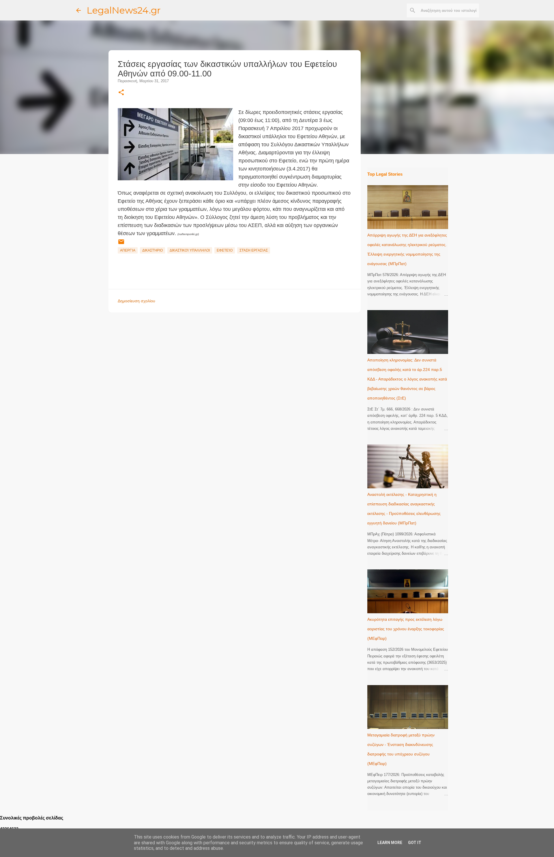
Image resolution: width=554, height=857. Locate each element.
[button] (121, 93)
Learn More (389, 842)
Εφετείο (225, 250)
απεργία (127, 250)
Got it (414, 842)
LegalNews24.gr (124, 10)
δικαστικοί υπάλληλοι (190, 250)
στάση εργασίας (253, 250)
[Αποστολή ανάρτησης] (121, 244)
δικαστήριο (152, 250)
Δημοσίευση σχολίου (136, 301)
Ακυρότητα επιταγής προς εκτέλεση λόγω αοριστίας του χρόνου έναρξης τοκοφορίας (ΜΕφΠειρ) (405, 629)
